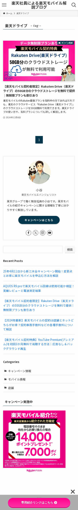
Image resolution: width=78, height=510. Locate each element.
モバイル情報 (17, 379)
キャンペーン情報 (19, 371)
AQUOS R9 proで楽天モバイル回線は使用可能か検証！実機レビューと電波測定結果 (39, 288)
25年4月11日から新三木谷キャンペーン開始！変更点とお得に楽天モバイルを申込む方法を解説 (37, 273)
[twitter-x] (35, 232)
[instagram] (42, 232)
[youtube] (49, 232)
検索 (70, 249)
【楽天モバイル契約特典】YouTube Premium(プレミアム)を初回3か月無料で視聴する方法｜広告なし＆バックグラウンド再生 (38, 344)
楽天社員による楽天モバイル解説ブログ (39, 5)
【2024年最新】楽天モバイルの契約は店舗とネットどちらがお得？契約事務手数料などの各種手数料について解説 (38, 324)
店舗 (11, 388)
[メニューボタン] (4, 5)
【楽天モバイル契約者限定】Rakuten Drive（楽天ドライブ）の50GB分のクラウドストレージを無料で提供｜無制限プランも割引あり (38, 305)
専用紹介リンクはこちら (37, 502)
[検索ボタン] (74, 5)
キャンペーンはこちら (39, 220)
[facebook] (28, 232)
